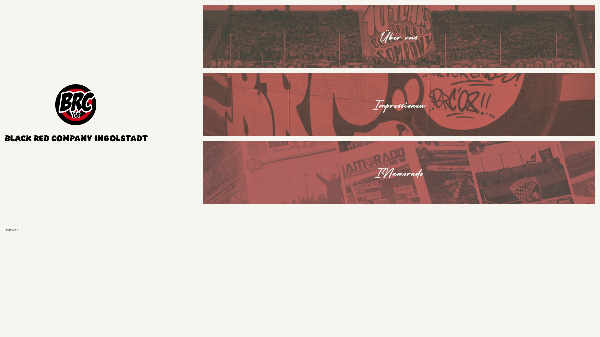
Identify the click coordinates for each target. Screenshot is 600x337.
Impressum (11, 229)
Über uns (399, 36)
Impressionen (399, 104)
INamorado (399, 172)
